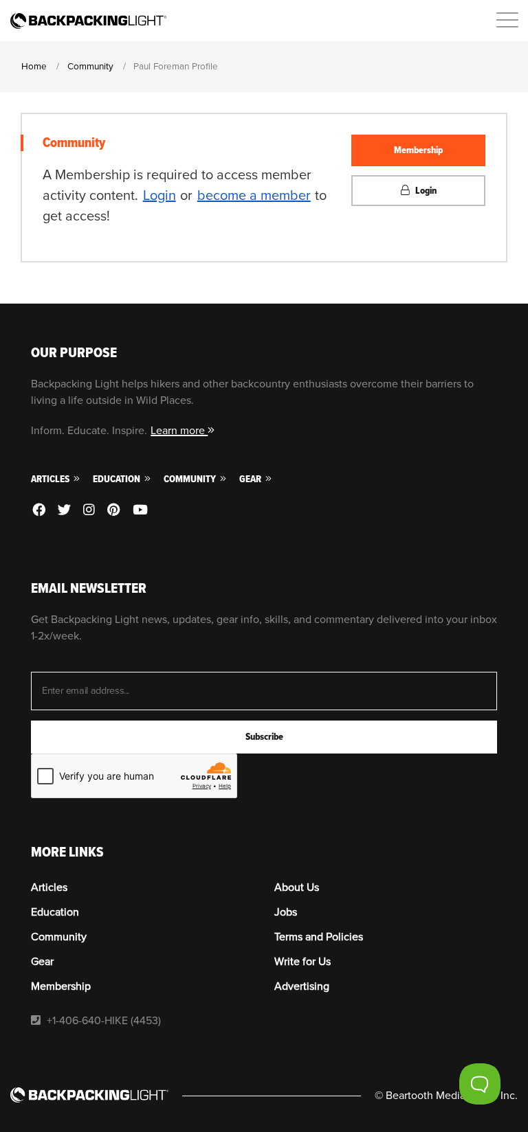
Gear (251, 479)
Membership (418, 150)
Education (117, 479)
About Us (296, 887)
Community (191, 479)
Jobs (285, 912)
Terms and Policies (318, 937)
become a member (254, 196)
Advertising (301, 986)
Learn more (179, 431)
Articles (51, 479)
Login (159, 196)
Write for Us (302, 962)
